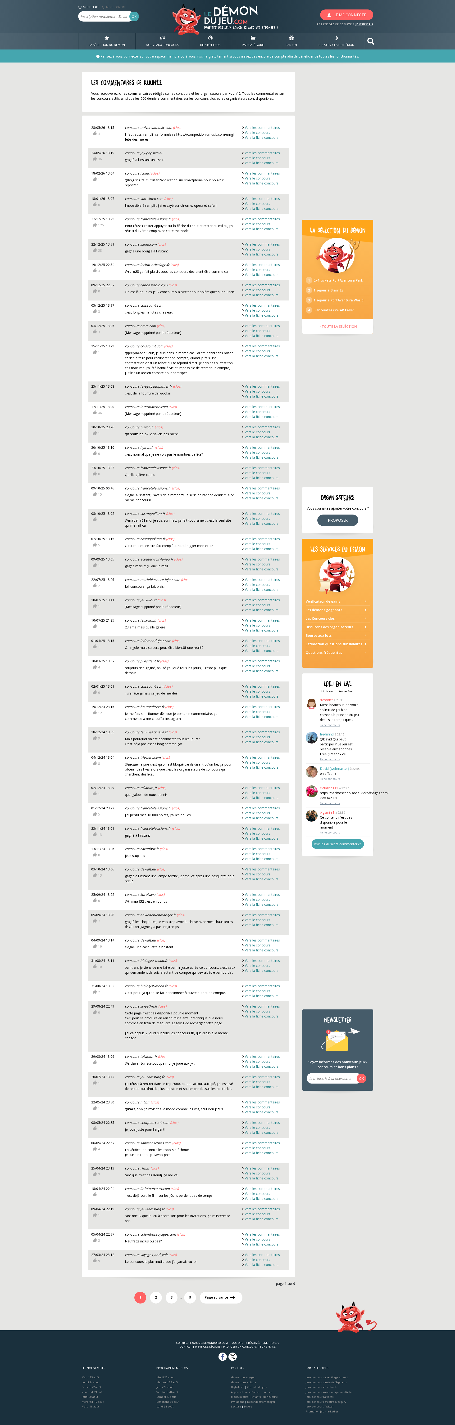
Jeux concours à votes (319, 1396)
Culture (267, 1392)
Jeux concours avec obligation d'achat (329, 1392)
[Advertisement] (337, 143)
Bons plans (268, 1346)
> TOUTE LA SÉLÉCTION (338, 326)
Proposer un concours (240, 1346)
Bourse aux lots (319, 635)
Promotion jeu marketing (322, 1411)
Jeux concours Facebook (321, 1387)
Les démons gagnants (324, 610)
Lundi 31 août (164, 1406)
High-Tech (237, 1387)
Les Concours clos (320, 618)
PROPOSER (338, 520)
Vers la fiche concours (261, 137)
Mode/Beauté (239, 1396)
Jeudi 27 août (164, 1387)
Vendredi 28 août (167, 1392)
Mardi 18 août (90, 1406)
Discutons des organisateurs (329, 627)
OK (134, 16)
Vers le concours (257, 132)
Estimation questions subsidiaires (334, 644)
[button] (371, 41)
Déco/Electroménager (261, 1401)
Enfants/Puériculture (264, 1396)
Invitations (237, 1401)
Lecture (236, 1406)
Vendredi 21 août (93, 1392)
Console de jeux (257, 1387)
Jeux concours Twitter (320, 1406)
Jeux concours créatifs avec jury (326, 1401)
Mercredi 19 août (93, 1401)
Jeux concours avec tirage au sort (327, 1377)
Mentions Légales (207, 1346)
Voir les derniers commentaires (338, 844)
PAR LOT (291, 45)
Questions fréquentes (324, 652)
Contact (186, 1346)
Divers (248, 1406)
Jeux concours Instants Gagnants (326, 1382)
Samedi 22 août (91, 1387)
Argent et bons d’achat (245, 1392)
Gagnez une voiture (243, 1382)
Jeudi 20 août (90, 1396)
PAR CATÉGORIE (253, 45)
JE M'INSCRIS (364, 24)
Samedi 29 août (166, 1396)
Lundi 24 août (90, 1382)
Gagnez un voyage (243, 1377)
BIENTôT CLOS (210, 45)
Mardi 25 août (90, 1377)
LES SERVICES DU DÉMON (336, 45)
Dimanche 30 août (167, 1401)
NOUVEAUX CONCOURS (162, 45)
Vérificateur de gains (323, 601)
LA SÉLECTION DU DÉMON (107, 45)
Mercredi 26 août (167, 1382)
